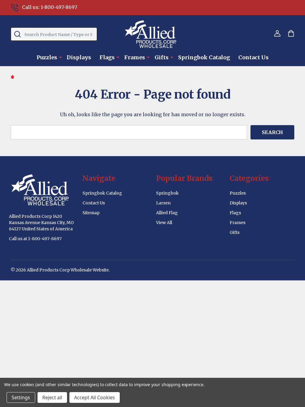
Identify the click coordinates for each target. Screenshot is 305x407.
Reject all (52, 397)
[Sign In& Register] (277, 33)
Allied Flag (167, 212)
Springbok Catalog (204, 57)
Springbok (167, 193)
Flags (107, 57)
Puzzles (47, 57)
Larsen (163, 203)
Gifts (162, 57)
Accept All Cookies (94, 397)
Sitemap (91, 212)
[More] (60, 57)
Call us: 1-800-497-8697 (49, 7)
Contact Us (253, 57)
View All (164, 222)
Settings (21, 397)
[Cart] (291, 33)
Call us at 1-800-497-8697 (35, 238)
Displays (79, 57)
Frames (134, 57)
